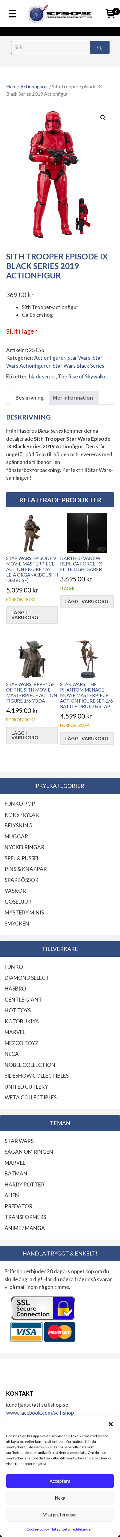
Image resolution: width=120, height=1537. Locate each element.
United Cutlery (26, 1086)
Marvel (15, 1032)
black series (42, 376)
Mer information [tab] (73, 397)
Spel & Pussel (22, 858)
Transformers (25, 1217)
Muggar (16, 836)
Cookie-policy (37, 1529)
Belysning (18, 825)
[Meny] (12, 14)
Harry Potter (24, 1184)
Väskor (15, 890)
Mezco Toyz (21, 1043)
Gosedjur (18, 902)
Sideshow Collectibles (37, 1075)
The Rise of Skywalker (83, 376)
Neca (12, 1054)
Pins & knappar (26, 869)
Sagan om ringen (29, 1151)
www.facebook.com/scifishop (40, 1412)
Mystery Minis (24, 912)
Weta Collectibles (31, 1097)
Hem (11, 86)
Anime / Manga (25, 1228)
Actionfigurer (34, 86)
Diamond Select (27, 978)
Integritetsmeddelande (71, 1529)
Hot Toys (18, 1010)
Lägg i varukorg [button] (24, 615)
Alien (12, 1195)
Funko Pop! (21, 803)
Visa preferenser (60, 1514)
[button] (111, 1424)
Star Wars (78, 358)
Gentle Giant (23, 999)
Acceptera (60, 1481)
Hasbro (15, 988)
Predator (18, 1206)
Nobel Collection (30, 1065)
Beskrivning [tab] (29, 397)
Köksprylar (22, 814)
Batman (16, 1173)
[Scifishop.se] (60, 13)
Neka (60, 1498)
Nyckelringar (24, 847)
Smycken (17, 923)
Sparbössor (21, 880)
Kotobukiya (22, 1021)
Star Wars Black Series (78, 365)
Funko (14, 967)
